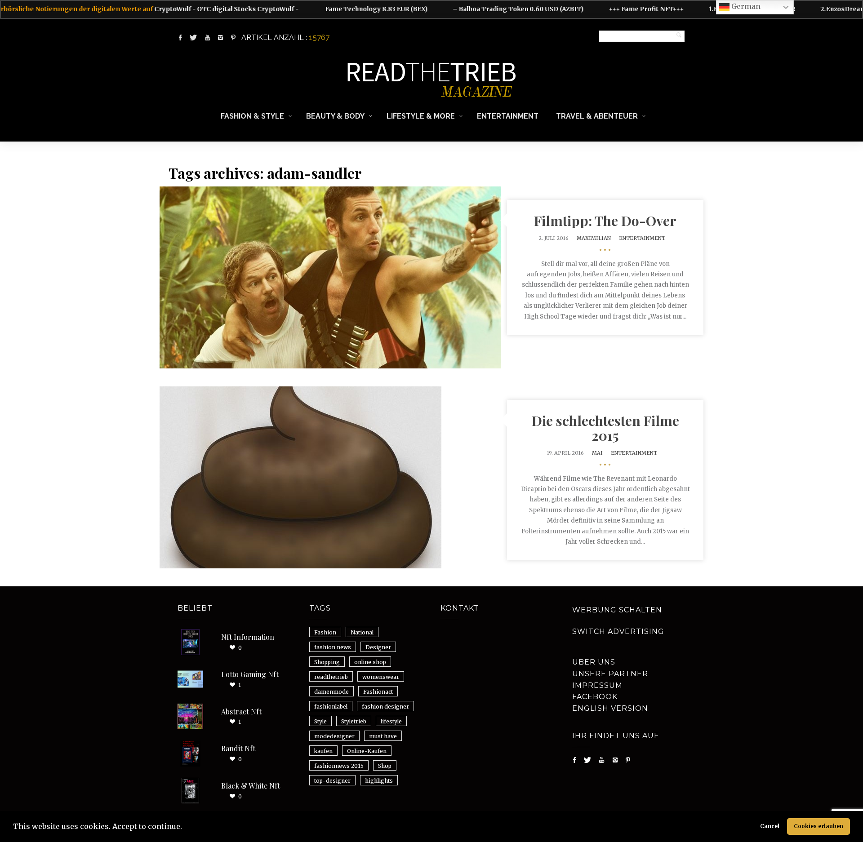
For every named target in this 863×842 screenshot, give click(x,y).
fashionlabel (330, 706)
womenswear (380, 677)
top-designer (332, 780)
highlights (379, 780)
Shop (384, 765)
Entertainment (507, 116)
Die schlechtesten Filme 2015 (605, 428)
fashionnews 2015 (339, 765)
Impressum (597, 685)
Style (320, 721)
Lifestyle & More (421, 116)
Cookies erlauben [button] (818, 826)
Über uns (593, 662)
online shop (370, 662)
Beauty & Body (335, 116)
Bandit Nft (238, 748)
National (362, 632)
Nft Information (247, 637)
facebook (595, 696)
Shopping (327, 662)
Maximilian (594, 238)
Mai (597, 453)
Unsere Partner (610, 673)
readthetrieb (331, 677)
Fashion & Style (252, 116)
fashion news (332, 647)
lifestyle (391, 721)
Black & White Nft (250, 785)
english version (610, 708)
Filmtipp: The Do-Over (605, 221)
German (745, 6)
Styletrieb (353, 721)
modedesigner (334, 736)
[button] (185, 827)
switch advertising (618, 631)
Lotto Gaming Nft (250, 674)
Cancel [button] (769, 826)
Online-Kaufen (367, 751)
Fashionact (378, 691)
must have (383, 736)
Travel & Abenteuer (597, 116)
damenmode (331, 691)
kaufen (323, 751)
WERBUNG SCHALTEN (617, 610)
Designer (378, 647)
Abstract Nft (241, 711)
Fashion (325, 632)
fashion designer (385, 706)
